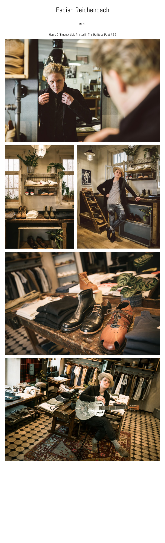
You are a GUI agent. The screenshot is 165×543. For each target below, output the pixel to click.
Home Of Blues (58, 34)
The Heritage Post (99, 34)
